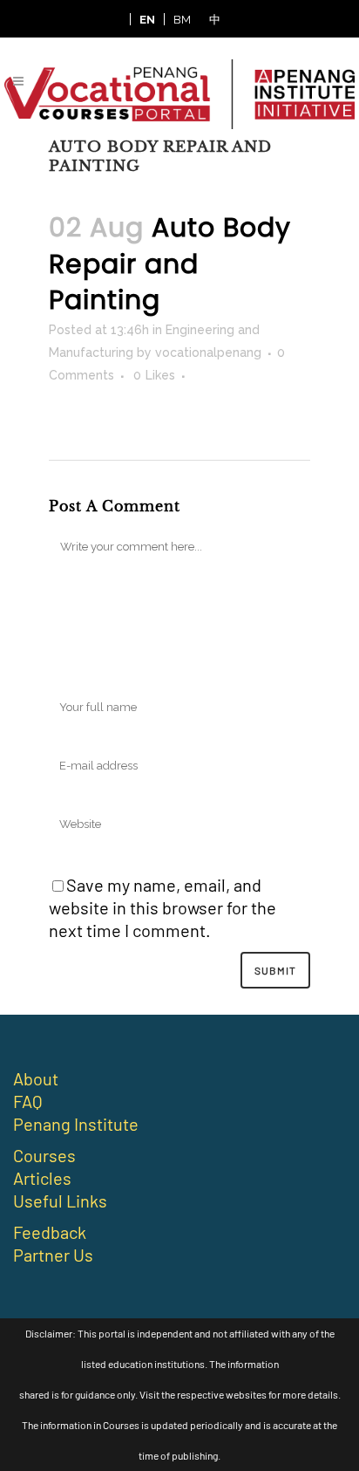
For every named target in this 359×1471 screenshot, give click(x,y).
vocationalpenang (208, 352)
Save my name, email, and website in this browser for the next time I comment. (162, 907)
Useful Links (60, 1200)
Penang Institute (76, 1123)
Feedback (49, 1231)
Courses (44, 1155)
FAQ (28, 1101)
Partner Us (53, 1254)
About (35, 1078)
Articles (42, 1177)
